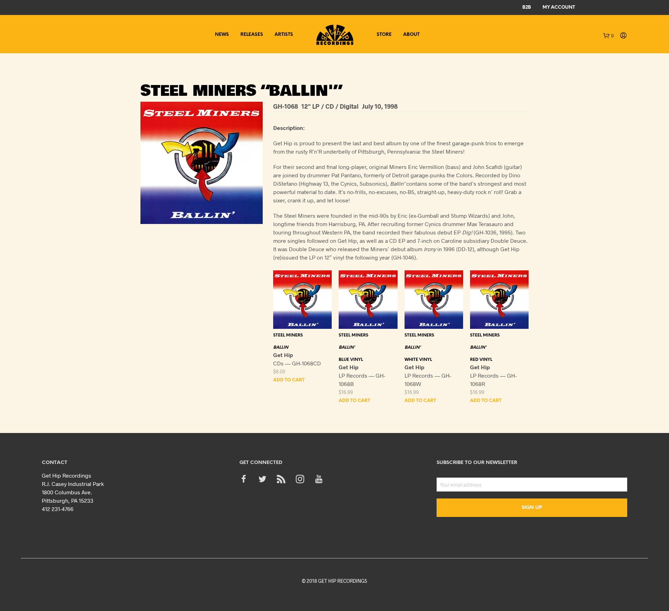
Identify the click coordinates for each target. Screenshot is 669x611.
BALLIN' (347, 347)
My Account (559, 7)
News (222, 34)
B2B (526, 7)
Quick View (307, 321)
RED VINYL (481, 359)
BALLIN (280, 347)
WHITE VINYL (418, 359)
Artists (284, 34)
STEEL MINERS (288, 335)
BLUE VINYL (351, 359)
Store (384, 34)
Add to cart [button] (289, 380)
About (411, 34)
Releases (251, 34)
